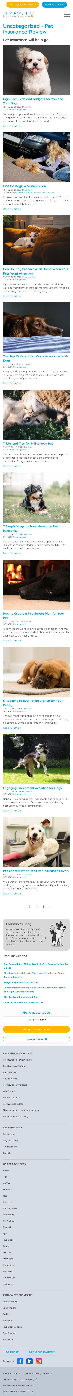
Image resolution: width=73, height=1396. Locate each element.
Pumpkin (7, 1227)
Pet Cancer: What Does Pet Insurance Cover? (36, 871)
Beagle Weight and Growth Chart (21, 982)
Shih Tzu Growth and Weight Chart (21, 997)
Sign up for (42, 1351)
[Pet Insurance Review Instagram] (39, 1361)
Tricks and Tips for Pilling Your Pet (28, 443)
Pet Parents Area (11, 1097)
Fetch (6, 1246)
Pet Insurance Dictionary (15, 1116)
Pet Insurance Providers (15, 1084)
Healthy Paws (10, 1208)
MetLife (7, 1252)
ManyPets (8, 1258)
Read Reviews (10, 1072)
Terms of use (9, 1379)
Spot (5, 1233)
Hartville (7, 1202)
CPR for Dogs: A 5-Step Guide (24, 186)
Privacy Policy (10, 1373)
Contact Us (12, 1351)
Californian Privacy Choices (36, 1373)
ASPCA (6, 1183)
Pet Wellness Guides (13, 1103)
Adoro (6, 1170)
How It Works (10, 1078)
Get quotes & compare (36, 1029)
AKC (5, 1177)
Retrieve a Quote (54, 4)
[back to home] (18, 14)
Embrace (7, 1189)
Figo (5, 1195)
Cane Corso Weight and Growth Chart (23, 1002)
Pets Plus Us (9, 1333)
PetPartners (9, 1221)
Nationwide (9, 1265)
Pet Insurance (10, 1134)
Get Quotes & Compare (15, 1066)
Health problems (25, 192)
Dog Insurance (10, 1140)
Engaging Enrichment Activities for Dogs (32, 788)
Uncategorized (19, 109)
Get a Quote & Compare (23, 4)
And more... (9, 1284)
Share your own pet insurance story (21, 1110)
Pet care (37, 192)
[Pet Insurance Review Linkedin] (29, 1361)
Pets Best (8, 1271)
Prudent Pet (9, 1277)
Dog (15, 192)
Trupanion (8, 1239)
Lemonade (8, 1214)
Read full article (12, 126)
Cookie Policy (27, 1379)
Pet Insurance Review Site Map (18, 1385)
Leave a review (34, 1039)
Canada (7, 1153)
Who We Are (9, 1091)
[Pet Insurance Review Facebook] (20, 1361)
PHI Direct (8, 1320)
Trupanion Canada (12, 1326)
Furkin (6, 1314)
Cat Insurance (10, 1146)
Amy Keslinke (30, 277)
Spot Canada (9, 1307)
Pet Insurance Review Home (17, 1059)
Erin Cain (28, 107)
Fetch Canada (10, 1301)
